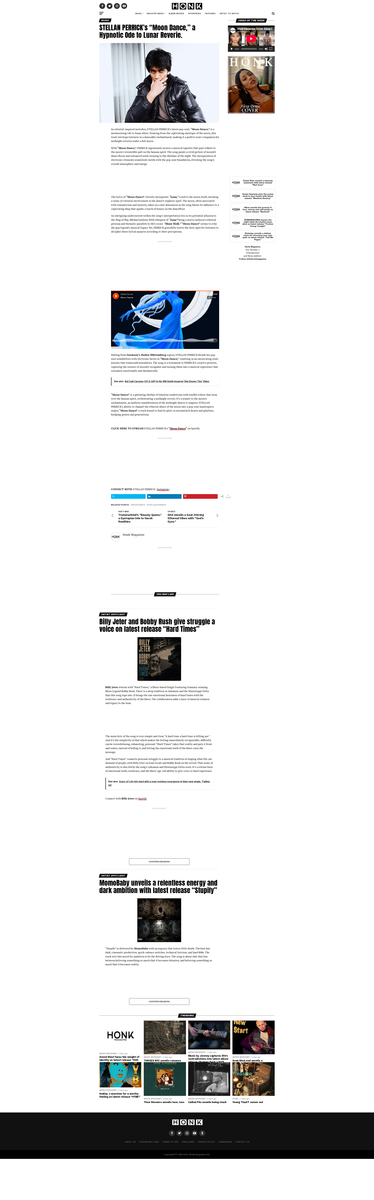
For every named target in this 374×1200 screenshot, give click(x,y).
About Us (130, 1142)
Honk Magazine (133, 534)
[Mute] (266, 48)
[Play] (231, 48)
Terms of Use (170, 1142)
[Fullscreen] (270, 48)
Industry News (155, 13)
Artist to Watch (229, 13)
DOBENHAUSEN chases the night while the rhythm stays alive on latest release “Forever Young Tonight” (257, 223)
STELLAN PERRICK (157, 505)
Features (210, 13)
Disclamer (188, 1142)
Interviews (194, 13)
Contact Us (242, 1142)
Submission (225, 1142)
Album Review (176, 13)
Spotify (142, 798)
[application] (251, 39)
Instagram (163, 489)
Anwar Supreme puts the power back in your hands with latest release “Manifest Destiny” (257, 196)
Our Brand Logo (149, 1142)
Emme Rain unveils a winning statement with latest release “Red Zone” (258, 182)
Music (138, 13)
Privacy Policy (206, 1142)
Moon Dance (178, 428)
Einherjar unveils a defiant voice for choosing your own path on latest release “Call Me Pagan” (258, 236)
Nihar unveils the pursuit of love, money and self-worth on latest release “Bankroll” (258, 209)
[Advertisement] (165, 263)
